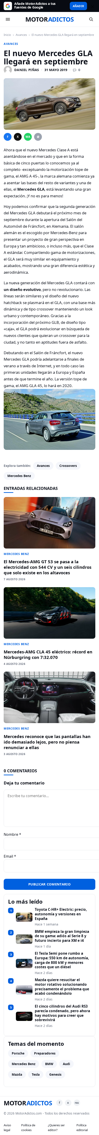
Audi (66, 1064)
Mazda (17, 1074)
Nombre (12, 834)
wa (28, 137)
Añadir (78, 6)
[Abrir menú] (8, 19)
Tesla (36, 1074)
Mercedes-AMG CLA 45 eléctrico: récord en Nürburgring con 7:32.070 (48, 654)
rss (77, 1102)
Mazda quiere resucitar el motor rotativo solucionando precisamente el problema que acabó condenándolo (62, 987)
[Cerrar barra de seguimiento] (91, 6)
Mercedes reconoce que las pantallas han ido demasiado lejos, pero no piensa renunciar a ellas (47, 741)
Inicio (7, 35)
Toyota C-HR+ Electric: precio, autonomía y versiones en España (61, 914)
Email (10, 856)
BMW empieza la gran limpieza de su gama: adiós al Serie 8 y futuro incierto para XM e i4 (62, 936)
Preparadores (44, 1053)
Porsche (18, 1053)
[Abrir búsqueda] (91, 19)
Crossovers (68, 465)
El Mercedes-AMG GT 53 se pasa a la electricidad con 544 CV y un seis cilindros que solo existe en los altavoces (47, 567)
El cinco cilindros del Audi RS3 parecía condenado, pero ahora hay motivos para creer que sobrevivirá (62, 1013)
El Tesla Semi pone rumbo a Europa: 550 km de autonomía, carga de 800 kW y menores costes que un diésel (62, 960)
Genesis (55, 1074)
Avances (21, 35)
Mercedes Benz (19, 476)
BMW (49, 1064)
